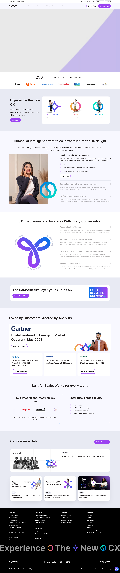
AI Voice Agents (13, 517)
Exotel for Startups (92, 530)
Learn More (15, 120)
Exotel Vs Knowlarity (67, 520)
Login (93, 1)
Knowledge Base (39, 538)
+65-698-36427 (21, 1)
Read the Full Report (19, 346)
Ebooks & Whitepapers (41, 533)
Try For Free (92, 6)
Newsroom (90, 525)
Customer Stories (40, 536)
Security (94, 569)
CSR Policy (90, 535)
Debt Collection (39, 522)
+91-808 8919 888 (66, 562)
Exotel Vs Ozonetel (66, 522)
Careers (89, 522)
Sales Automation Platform (42, 517)
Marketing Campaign (41, 515)
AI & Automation (13, 515)
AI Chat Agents (13, 520)
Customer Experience (15, 527)
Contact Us (83, 1)
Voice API (11, 535)
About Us (89, 515)
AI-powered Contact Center (17, 532)
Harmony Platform (14, 530)
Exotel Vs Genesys (66, 515)
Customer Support (40, 520)
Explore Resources (102, 442)
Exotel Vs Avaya (65, 517)
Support (89, 1)
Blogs (36, 531)
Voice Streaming (13, 537)
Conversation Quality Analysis (17, 522)
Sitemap (108, 569)
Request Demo (104, 6)
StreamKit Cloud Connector (16, 540)
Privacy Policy (102, 569)
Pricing (89, 517)
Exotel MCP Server (14, 525)
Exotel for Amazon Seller (94, 532)
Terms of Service (86, 569)
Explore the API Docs (21, 296)
